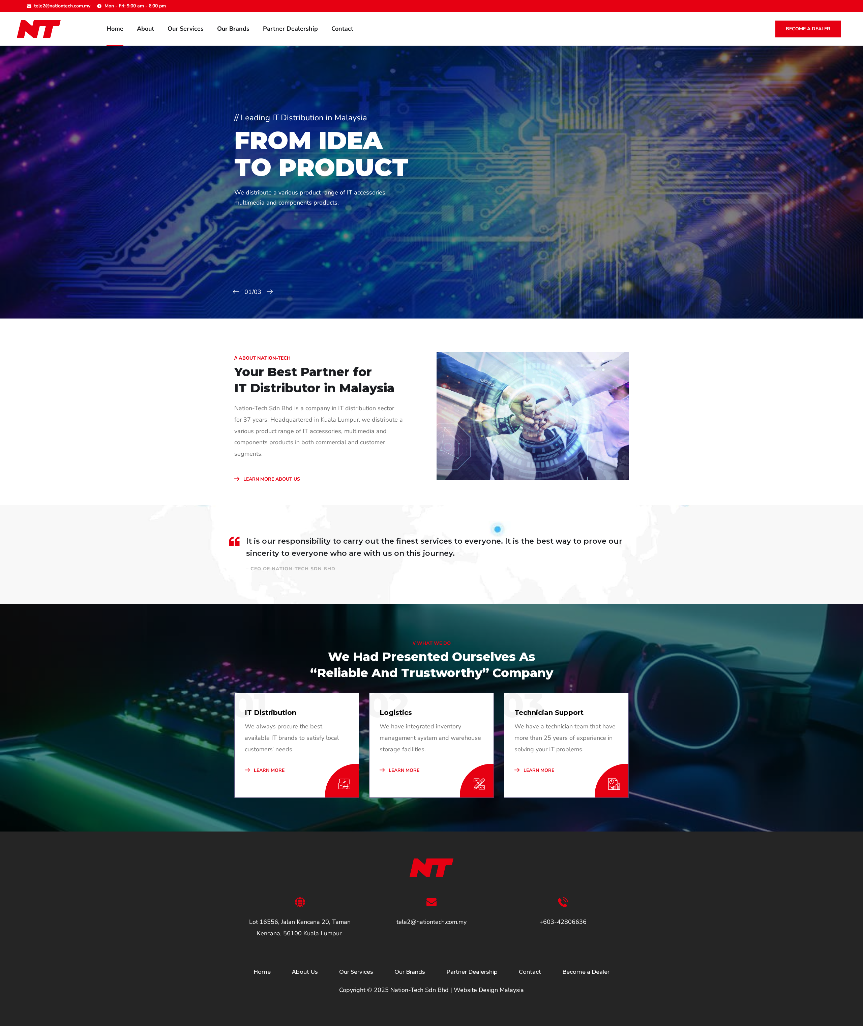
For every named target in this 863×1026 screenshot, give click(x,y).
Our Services (186, 29)
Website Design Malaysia (489, 990)
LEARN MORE (268, 770)
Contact (342, 29)
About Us (305, 972)
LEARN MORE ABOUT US (271, 479)
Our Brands (233, 29)
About (145, 29)
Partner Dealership (290, 29)
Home (115, 29)
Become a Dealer (808, 29)
